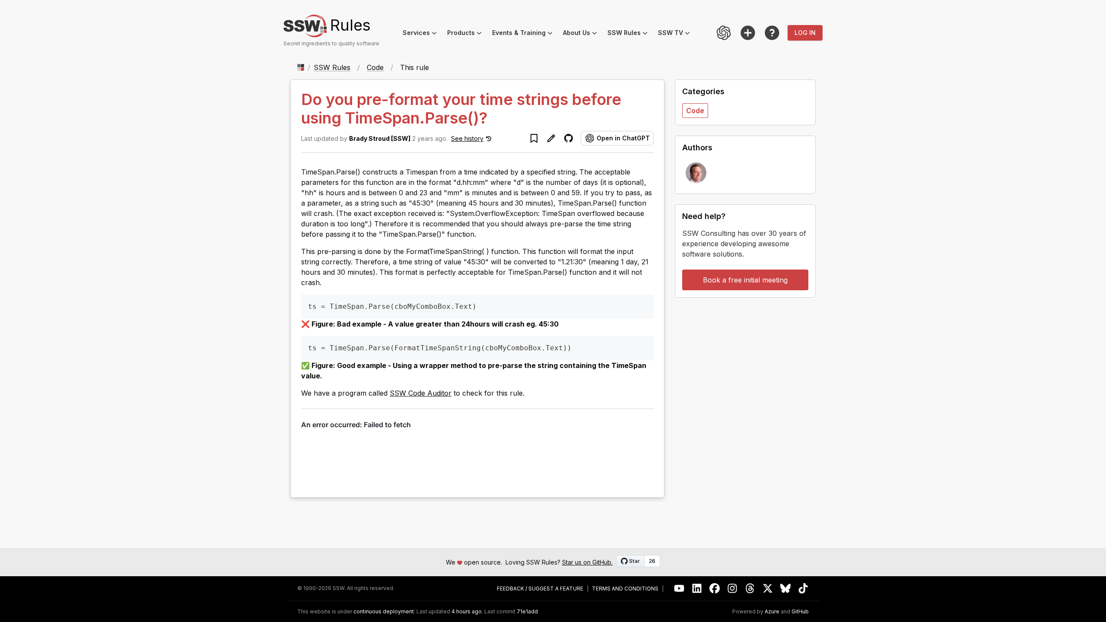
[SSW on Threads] (750, 588)
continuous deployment (383, 611)
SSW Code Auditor (420, 393)
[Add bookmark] (534, 138)
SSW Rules (630, 34)
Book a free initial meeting (745, 280)
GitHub (800, 611)
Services (422, 34)
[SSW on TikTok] (803, 588)
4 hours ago (466, 611)
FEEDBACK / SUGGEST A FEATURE (540, 588)
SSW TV (676, 34)
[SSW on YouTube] (679, 588)
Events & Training (525, 34)
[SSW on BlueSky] (785, 588)
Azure (772, 611)
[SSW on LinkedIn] (697, 588)
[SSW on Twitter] (768, 588)
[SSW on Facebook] (714, 588)
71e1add (527, 611)
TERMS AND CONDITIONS (625, 588)
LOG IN (805, 32)
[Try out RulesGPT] (723, 32)
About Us (582, 34)
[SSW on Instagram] (732, 588)
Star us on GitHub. (587, 562)
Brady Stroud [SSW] (379, 138)
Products (467, 34)
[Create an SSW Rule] (747, 32)
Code (375, 67)
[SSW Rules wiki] (772, 32)
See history (467, 138)
